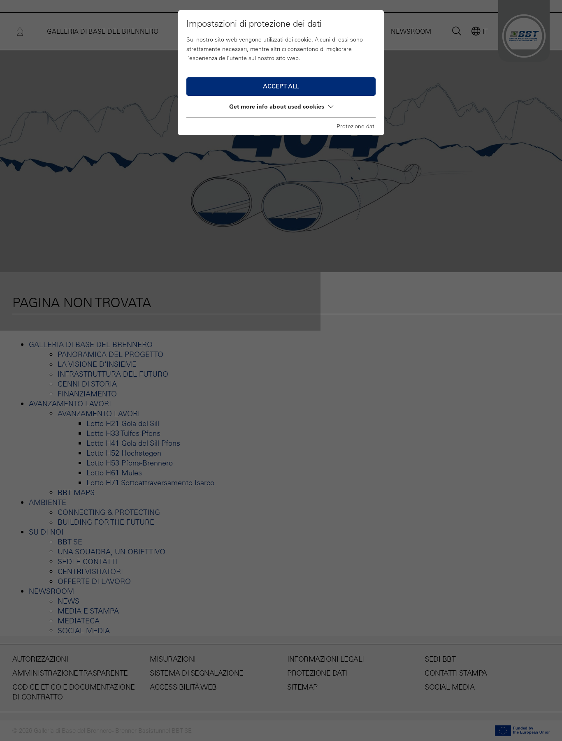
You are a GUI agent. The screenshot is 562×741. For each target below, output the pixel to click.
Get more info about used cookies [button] (276, 106)
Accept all (281, 86)
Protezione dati (356, 126)
